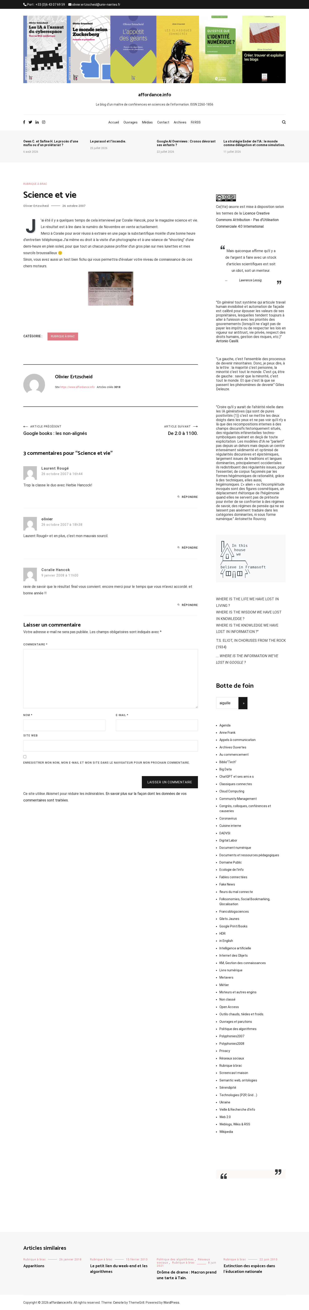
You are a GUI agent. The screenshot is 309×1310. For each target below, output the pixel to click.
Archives (180, 122)
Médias (147, 122)
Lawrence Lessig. (251, 280)
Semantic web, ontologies (238, 1080)
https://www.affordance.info (77, 387)
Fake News (227, 884)
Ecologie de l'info (231, 869)
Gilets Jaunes (229, 919)
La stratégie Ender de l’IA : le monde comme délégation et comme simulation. (254, 143)
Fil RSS (196, 122)
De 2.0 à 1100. (181, 430)
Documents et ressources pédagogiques (249, 855)
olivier (47, 519)
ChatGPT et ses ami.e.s (236, 776)
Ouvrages (131, 122)
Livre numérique (230, 970)
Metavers (226, 977)
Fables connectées (233, 877)
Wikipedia (226, 1132)
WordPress (171, 1302)
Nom (27, 715)
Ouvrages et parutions (235, 1021)
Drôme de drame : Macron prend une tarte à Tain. (186, 1275)
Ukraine (224, 1102)
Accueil (113, 122)
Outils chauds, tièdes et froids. (241, 1014)
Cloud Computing (231, 791)
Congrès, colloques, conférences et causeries (245, 808)
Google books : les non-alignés (55, 430)
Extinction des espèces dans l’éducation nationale (249, 1269)
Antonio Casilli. (227, 341)
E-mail (122, 715)
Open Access (229, 1007)
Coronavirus (228, 818)
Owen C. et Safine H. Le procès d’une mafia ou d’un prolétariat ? (50, 143)
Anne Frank (227, 732)
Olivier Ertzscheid (36, 205)
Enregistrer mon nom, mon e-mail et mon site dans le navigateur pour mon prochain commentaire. (106, 762)
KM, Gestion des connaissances (242, 963)
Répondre (190, 497)
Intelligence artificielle (235, 948)
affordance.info (154, 95)
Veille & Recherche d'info (237, 1109)
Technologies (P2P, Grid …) (238, 1095)
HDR (222, 933)
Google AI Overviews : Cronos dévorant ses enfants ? (186, 143)
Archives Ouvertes (232, 747)
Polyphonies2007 (231, 1036)
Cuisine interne (230, 825)
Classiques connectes (235, 784)
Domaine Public (230, 862)
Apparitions (33, 1266)
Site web (30, 735)
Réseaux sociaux (231, 1058)
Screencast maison (233, 1073)
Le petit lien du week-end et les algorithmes (118, 1269)
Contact (163, 122)
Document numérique (235, 847)
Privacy (224, 1051)
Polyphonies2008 (231, 1043)
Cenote (118, 1302)
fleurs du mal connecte (236, 892)
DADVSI (224, 833)
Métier (224, 985)
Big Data (225, 769)
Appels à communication (237, 740)
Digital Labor (228, 840)
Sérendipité (227, 1087)
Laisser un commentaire (169, 782)
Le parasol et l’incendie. (108, 141)
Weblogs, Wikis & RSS (234, 1124)
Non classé (227, 999)
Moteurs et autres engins (238, 992)
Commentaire (35, 644)
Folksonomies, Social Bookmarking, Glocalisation (244, 901)
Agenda (225, 725)
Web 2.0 (225, 1117)
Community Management (238, 799)
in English (226, 941)
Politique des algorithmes (238, 1029)
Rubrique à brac (35, 184)
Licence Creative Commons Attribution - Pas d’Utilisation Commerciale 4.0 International (247, 220)
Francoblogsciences (234, 911)
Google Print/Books (233, 926)
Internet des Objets (233, 955)
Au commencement (234, 754)
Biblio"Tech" (227, 762)
